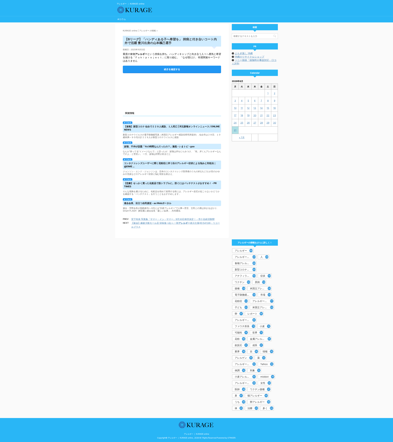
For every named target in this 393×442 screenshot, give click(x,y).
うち (240, 401)
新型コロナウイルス (245, 269)
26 (248, 122)
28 (261, 122)
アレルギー (244, 250)
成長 (257, 345)
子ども (241, 307)
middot (267, 376)
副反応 (241, 345)
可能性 (241, 332)
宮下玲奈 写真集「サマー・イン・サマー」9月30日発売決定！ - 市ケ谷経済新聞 (172, 219)
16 (274, 108)
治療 (252, 408)
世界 (257, 332)
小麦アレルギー (245, 376)
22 (268, 115)
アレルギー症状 (262, 301)
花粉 (240, 338)
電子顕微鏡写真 (245, 294)
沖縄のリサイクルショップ (249, 56)
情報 (268, 351)
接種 (240, 288)
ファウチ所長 (245, 326)
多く (268, 408)
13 (254, 108)
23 (274, 115)
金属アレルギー (260, 338)
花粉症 (241, 301)
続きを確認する (172, 69)
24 (235, 122)
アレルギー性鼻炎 (245, 319)
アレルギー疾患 (245, 364)
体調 (240, 370)
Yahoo (266, 364)
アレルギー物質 (245, 383)
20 (254, 115)
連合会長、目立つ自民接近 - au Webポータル (147, 203)
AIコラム (121, 19)
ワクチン (242, 282)
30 (274, 122)
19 (248, 115)
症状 (265, 275)
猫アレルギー (257, 395)
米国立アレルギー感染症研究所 (263, 307)
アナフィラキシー (245, 275)
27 (254, 122)
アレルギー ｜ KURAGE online (196, 434)
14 (261, 108)
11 (242, 108)
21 (261, 115)
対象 (255, 370)
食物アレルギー (245, 263)
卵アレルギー (260, 401)
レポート (254, 313)
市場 (265, 294)
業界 (240, 351)
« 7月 (242, 137)
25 (241, 122)
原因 (260, 282)
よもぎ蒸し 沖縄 (244, 53)
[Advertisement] (172, 89)
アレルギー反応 (245, 256)
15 (268, 108)
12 (248, 108)
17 (235, 115)
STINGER (231, 438)
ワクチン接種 (260, 389)
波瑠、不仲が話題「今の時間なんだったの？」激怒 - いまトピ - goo (159, 146)
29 (268, 122)
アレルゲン (243, 357)
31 (235, 130)
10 (235, 108)
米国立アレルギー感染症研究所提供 (261, 288)
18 (242, 115)
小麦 (265, 326)
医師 (240, 389)
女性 (265, 383)
